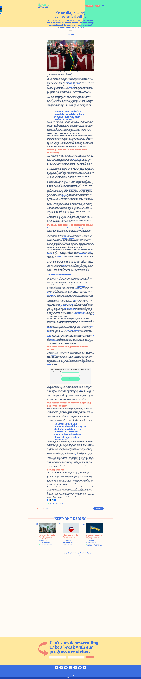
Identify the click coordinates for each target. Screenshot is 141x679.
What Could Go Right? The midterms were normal (71, 537)
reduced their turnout (64, 463)
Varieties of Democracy (86, 189)
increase (49, 292)
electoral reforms (61, 256)
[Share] (1, 13)
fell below (68, 320)
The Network (49, 673)
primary (59, 242)
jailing (48, 268)
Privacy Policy (70, 675)
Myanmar (71, 238)
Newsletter (92, 673)
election (64, 265)
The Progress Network (43, 5)
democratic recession (74, 83)
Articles (69, 673)
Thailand (64, 238)
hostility (80, 286)
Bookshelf (84, 673)
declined (66, 236)
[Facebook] (1, 7)
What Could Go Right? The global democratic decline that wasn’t (47, 537)
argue (81, 390)
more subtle (54, 340)
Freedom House (72, 189)
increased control (70, 304)
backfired (77, 454)
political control (62, 305)
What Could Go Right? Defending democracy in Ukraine (94, 537)
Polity (66, 189)
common (81, 338)
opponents (88, 255)
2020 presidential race (78, 313)
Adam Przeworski (76, 159)
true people (53, 355)
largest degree (75, 300)
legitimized (49, 331)
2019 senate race (80, 312)
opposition (64, 242)
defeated (49, 364)
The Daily (76, 673)
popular (51, 339)
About (63, 673)
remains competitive (69, 308)
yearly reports (64, 195)
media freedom (78, 288)
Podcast (57, 673)
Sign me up (90, 657)
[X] (1, 9)
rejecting (68, 416)
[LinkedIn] (1, 11)
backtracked (73, 309)
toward (83, 286)
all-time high (69, 82)
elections (49, 264)
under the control (81, 253)
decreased (71, 87)
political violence (51, 295)
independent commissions (72, 330)
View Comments (98, 508)
